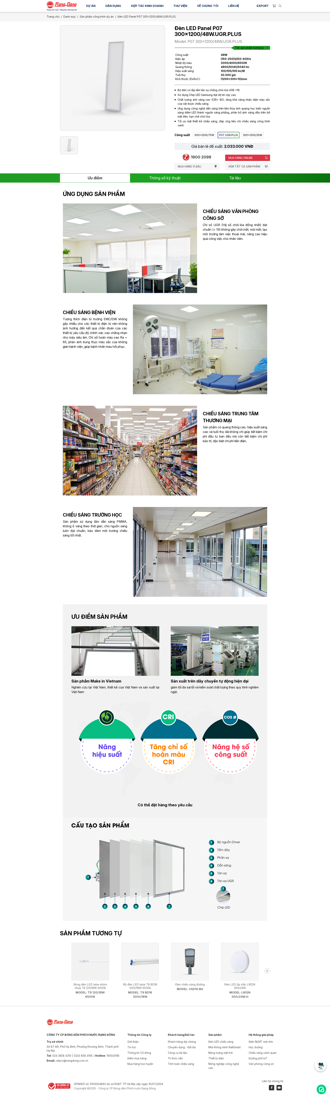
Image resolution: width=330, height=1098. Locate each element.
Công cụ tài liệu (177, 1052)
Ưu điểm (95, 178)
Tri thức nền (175, 1058)
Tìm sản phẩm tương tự (249, 47)
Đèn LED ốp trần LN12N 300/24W (239, 986)
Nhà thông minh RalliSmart (224, 1047)
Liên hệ (233, 6)
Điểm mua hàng (136, 1058)
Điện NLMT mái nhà (261, 1041)
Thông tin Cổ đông (139, 1052)
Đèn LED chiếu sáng (220, 1041)
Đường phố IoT (258, 1058)
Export (263, 6)
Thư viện (180, 6)
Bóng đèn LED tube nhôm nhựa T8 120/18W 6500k (90, 986)
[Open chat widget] (321, 1089)
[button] (267, 971)
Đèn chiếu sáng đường (190, 984)
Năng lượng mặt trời (220, 1052)
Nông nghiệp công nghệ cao (223, 1065)
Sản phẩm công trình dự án (97, 16)
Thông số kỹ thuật (165, 178)
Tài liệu (235, 178)
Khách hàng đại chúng (182, 1041)
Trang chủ (53, 16)
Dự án (90, 6)
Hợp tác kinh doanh (147, 6)
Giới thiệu (133, 1041)
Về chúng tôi (207, 6)
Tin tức (131, 1047)
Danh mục (69, 16)
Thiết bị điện (216, 1058)
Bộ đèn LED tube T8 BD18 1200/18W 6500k (140, 986)
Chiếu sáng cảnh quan (263, 1052)
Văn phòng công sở (261, 1063)
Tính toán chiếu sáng (181, 1063)
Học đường (256, 1047)
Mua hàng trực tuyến (140, 1063)
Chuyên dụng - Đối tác (182, 1047)
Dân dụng (113, 6)
